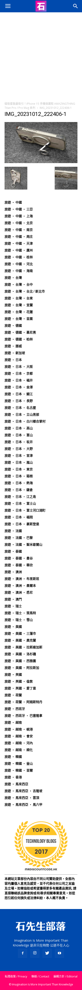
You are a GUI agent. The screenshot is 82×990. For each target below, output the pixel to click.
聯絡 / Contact (40, 976)
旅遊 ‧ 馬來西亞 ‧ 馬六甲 (23, 804)
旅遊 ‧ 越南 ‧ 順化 (19, 750)
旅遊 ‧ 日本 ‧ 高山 (19, 428)
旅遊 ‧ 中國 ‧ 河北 (19, 264)
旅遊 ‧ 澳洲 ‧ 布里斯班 (22, 579)
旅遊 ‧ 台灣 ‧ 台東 (19, 298)
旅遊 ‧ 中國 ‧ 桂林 (19, 257)
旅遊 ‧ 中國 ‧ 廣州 (19, 250)
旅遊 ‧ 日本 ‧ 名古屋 (20, 407)
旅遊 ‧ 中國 (13, 202)
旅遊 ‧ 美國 (13, 626)
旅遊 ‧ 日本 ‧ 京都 (19, 373)
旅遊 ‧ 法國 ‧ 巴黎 (19, 537)
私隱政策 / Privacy (16, 976)
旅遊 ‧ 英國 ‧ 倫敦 (19, 681)
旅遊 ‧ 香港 (13, 777)
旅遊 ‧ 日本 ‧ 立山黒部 (22, 414)
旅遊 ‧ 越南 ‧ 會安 (19, 736)
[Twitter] (47, 953)
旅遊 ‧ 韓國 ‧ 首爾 (19, 770)
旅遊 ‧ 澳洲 (13, 572)
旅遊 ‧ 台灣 (13, 277)
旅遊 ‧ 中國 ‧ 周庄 (19, 236)
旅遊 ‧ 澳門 (13, 599)
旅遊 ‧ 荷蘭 (13, 695)
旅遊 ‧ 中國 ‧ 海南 (19, 271)
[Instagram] (34, 953)
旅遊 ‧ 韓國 (13, 756)
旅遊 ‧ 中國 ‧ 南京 (19, 230)
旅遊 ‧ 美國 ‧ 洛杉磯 (20, 654)
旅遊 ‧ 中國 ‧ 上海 (19, 216)
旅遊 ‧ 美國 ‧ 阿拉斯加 (22, 668)
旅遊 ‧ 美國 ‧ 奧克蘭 (20, 640)
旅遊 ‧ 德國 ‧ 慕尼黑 (20, 332)
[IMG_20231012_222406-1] (41, 162)
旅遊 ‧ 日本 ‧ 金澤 (19, 387)
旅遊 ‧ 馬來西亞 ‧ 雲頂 (22, 798)
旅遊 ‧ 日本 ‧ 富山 (19, 435)
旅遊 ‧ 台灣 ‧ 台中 (19, 284)
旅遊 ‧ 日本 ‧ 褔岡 (19, 517)
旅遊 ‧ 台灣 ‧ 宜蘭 (19, 305)
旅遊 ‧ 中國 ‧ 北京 (19, 223)
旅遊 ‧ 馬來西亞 (16, 784)
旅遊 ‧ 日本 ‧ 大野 (19, 449)
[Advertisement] (41, 56)
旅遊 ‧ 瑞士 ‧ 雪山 (19, 620)
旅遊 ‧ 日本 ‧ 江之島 (20, 496)
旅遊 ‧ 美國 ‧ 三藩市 (20, 633)
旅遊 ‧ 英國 (13, 674)
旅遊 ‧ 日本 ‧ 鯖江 (19, 394)
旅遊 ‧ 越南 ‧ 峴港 (19, 729)
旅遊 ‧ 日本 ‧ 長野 (19, 401)
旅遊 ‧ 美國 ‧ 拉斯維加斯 (23, 647)
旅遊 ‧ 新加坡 (15, 353)
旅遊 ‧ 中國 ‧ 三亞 (19, 209)
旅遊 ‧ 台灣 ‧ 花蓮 (19, 312)
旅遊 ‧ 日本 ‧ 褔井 (19, 380)
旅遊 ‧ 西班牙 (15, 709)
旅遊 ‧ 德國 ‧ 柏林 (19, 339)
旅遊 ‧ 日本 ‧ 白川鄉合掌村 (25, 421)
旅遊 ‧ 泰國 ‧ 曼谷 (19, 558)
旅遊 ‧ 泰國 (13, 551)
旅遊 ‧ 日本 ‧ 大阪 (19, 366)
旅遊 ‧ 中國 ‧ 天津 (19, 243)
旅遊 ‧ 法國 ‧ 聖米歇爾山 (23, 544)
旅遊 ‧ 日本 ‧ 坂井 (19, 442)
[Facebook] (22, 953)
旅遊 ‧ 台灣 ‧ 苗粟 (19, 318)
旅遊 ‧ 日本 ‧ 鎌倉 (19, 490)
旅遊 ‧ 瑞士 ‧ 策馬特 (20, 613)
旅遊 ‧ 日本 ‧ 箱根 (19, 476)
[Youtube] (59, 953)
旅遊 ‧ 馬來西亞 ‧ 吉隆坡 (23, 791)
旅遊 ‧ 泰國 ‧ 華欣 (19, 565)
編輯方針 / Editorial (65, 976)
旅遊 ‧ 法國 (13, 531)
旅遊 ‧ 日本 (13, 360)
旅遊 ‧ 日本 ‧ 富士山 (20, 503)
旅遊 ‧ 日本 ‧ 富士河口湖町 (25, 510)
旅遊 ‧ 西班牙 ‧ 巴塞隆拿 (23, 715)
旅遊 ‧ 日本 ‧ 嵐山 (19, 462)
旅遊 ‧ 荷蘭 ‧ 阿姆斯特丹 (23, 702)
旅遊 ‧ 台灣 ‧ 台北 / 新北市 (25, 291)
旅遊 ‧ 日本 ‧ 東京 (19, 469)
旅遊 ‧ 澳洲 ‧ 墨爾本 (20, 585)
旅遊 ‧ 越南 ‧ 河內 (19, 743)
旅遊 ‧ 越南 (13, 722)
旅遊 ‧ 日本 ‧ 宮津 (19, 455)
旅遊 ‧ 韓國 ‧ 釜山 (19, 763)
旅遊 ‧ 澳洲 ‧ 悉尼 (19, 592)
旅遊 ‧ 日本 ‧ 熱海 (19, 483)
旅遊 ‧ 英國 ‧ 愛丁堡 (20, 688)
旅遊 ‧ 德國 (13, 325)
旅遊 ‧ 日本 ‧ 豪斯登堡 (22, 524)
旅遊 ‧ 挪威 (13, 346)
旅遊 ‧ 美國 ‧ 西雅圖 (20, 661)
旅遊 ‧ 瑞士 (13, 606)
